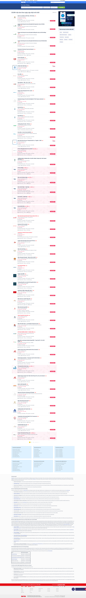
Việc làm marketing (17, 493)
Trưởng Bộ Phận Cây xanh (23, 424)
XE (30, 591)
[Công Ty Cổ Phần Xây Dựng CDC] (15, 59)
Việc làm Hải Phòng (17, 538)
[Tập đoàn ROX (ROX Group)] (15, 142)
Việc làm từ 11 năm (58, 470)
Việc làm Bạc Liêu (36, 454)
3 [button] (33, 442)
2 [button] (31, 442)
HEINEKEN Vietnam (21, 50)
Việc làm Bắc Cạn (36, 455)
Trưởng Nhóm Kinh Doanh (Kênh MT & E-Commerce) (28, 416)
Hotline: (62, 596)
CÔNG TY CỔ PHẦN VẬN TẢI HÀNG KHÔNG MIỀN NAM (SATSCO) (27, 258)
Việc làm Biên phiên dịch (16, 456)
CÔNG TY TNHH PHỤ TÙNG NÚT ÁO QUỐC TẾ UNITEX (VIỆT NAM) (27, 434)
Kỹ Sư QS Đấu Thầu (22, 206)
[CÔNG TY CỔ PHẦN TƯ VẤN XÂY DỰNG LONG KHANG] (15, 109)
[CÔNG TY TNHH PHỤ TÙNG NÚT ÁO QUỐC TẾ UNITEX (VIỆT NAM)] (15, 434)
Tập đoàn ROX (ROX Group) (22, 141)
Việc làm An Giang (36, 451)
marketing (61, 39)
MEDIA (22, 588)
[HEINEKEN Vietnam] (15, 51)
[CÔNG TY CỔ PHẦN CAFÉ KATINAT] (15, 275)
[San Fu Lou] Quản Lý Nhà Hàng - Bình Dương (27, 15)
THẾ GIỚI (22, 591)
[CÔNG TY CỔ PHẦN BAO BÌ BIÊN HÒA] (15, 368)
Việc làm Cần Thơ (16, 540)
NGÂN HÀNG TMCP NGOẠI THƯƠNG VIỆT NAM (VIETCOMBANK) (27, 26)
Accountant (67, 37)
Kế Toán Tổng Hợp (22, 57)
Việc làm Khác (36, 466)
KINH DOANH (31, 588)
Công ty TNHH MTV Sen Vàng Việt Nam (24, 160)
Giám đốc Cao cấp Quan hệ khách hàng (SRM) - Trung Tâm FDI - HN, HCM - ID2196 (31, 341)
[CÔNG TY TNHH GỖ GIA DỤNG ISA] (15, 402)
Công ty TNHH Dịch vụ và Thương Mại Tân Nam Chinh (26, 333)
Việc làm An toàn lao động (16, 450)
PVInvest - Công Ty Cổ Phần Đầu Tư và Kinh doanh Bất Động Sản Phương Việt (29, 324)
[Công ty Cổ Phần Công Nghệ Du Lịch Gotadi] (15, 125)
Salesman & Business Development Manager (27, 392)
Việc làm (30, 2)
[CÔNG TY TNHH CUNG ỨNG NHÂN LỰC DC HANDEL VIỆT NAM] (15, 251)
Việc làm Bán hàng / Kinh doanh (17, 451)
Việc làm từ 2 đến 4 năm (59, 466)
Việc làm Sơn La (40, 543)
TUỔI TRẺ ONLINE (23, 0)
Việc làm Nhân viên (15, 465)
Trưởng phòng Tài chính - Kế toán (24, 123)
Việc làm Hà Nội (36, 449)
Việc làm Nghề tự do (37, 465)
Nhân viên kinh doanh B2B (23, 307)
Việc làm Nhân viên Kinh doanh (16, 557)
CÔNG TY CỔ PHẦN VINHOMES (22, 425)
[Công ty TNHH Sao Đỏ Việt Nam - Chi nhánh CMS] (15, 217)
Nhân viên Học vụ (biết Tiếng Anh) (25, 298)
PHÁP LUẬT (22, 592)
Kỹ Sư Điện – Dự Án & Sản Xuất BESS (25, 132)
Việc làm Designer (14, 559)
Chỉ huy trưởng (21, 167)
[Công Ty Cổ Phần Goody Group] (15, 317)
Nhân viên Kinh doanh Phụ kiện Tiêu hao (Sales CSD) (28, 215)
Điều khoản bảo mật (52, 596)
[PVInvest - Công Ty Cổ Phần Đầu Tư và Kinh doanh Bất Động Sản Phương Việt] (15, 325)
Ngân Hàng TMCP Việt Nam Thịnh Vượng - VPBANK (25, 342)
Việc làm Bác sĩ (16, 516)
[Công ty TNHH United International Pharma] (15, 359)
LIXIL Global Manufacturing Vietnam (23, 385)
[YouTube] (64, 586)
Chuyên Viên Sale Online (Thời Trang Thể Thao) (27, 240)
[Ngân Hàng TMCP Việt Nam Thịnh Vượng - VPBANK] (15, 342)
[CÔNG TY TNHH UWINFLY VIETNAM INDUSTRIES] (15, 292)
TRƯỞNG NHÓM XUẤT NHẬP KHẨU (25, 408)
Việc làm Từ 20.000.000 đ (59, 455)
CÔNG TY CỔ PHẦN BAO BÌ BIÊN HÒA (23, 367)
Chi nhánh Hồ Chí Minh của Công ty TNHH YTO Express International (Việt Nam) (30, 393)
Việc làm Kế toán (14, 554)
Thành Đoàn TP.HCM (62, 595)
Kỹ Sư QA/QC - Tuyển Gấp (23, 196)
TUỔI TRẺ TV (27, 0)
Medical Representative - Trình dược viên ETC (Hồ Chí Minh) (29, 357)
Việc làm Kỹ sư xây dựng (17, 514)
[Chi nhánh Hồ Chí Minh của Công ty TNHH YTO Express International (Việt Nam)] (15, 394)
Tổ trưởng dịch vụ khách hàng (24, 366)
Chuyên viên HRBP (22, 273)
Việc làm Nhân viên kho (17, 507)
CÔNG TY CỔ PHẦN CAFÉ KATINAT (23, 275)
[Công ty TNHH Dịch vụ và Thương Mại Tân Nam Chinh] (15, 333)
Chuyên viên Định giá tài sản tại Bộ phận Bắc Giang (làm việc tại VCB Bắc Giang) (31, 25)
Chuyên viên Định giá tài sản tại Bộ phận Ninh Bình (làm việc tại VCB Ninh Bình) (32, 41)
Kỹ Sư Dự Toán (21, 107)
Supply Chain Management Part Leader (26, 90)
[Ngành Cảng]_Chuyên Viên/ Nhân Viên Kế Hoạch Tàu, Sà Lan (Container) (32, 375)
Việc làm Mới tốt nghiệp (16, 464)
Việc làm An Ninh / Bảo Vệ (16, 449)
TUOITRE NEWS (31, 0)
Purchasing (70, 39)
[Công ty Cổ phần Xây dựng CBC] (15, 169)
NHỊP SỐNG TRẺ (41, 588)
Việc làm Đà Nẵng (16, 532)
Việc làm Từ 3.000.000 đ (59, 449)
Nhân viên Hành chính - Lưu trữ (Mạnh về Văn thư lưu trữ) (29, 323)
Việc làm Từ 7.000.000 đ (59, 451)
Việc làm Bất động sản (16, 455)
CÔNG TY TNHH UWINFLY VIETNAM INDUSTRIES (25, 291)
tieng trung (62, 37)
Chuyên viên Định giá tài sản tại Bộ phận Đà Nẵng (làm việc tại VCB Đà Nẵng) (32, 33)
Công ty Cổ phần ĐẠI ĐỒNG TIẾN (23, 417)
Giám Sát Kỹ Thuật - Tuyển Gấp (24, 186)
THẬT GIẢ (57, 591)
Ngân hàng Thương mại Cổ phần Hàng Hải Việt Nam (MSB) (26, 83)
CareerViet (39, 580)
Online (61, 32)
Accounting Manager (22, 265)
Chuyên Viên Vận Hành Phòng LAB (25, 432)
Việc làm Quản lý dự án (17, 498)
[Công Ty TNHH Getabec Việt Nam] (15, 76)
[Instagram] (62, 586)
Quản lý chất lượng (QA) (23, 384)
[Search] (64, 2)
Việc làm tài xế (16, 505)
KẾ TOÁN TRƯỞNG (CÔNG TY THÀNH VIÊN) (26, 331)
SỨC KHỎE (48, 591)
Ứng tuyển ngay (53, 20)
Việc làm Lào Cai (35, 543)
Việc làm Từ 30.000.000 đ (59, 456)
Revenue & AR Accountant (23, 224)
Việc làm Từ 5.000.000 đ (59, 450)
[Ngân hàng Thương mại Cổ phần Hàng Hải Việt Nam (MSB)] (15, 84)
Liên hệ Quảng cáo (47, 596)
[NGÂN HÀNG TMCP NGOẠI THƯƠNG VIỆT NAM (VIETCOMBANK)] (15, 26)
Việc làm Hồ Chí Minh (37, 450)
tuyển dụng (25, 490)
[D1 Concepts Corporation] (15, 17)
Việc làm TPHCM (16, 526)
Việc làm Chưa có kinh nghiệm (60, 464)
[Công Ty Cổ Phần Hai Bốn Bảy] (15, 309)
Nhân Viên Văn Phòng (22, 248)
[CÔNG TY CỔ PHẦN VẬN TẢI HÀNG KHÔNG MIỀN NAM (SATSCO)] (15, 259)
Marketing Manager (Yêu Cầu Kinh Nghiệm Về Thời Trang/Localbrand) (31, 98)
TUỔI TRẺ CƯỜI (35, 0)
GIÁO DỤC (57, 588)
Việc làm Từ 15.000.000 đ (59, 454)
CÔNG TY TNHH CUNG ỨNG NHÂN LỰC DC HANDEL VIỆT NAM (27, 250)
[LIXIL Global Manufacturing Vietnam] (15, 386)
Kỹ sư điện (20, 74)
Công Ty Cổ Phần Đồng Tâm (22, 350)
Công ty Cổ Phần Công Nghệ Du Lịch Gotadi (24, 125)
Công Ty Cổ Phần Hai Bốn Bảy (22, 308)
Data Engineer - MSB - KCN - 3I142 (25, 82)
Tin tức (27, 2)
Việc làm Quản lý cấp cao (16, 469)
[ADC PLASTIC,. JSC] (15, 411)
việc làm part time (16, 483)
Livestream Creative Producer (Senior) (25, 232)
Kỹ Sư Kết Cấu (21, 115)
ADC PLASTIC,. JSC (21, 410)
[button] (49, 20)
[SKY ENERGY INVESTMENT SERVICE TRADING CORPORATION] (15, 134)
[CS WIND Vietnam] (15, 92)
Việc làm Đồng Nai (24, 535)
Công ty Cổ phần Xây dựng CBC (22, 169)
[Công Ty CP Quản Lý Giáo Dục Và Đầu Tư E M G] (15, 300)
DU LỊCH (31, 592)
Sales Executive (65, 32)
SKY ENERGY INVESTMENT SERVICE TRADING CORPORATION (27, 133)
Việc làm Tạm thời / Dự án (37, 464)
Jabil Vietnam (20, 266)
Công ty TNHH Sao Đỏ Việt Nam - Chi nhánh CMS (25, 217)
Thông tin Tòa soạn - (57, 595)
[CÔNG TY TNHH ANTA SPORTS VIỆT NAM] (15, 242)
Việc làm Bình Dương (17, 535)
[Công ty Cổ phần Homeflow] (15, 150)
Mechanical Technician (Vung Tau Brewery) (26, 49)
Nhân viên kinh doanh (63, 34)
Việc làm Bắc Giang (37, 456)
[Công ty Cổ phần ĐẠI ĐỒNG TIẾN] (15, 418)
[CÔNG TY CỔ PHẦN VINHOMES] (15, 426)
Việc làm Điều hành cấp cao (16, 470)
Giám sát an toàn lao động (23, 177)
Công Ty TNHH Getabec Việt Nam (23, 75)
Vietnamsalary (50, 550)
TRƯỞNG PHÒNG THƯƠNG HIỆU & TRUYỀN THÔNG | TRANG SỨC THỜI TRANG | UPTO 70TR (32, 159)
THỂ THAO (48, 588)
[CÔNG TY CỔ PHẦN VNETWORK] (15, 226)
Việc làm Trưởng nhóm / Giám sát (17, 466)
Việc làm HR (15, 502)
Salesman (65, 39)
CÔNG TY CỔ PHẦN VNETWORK (22, 225)
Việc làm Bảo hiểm (15, 454)
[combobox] (32, 7)
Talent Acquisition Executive (24, 315)
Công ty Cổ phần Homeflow (22, 150)
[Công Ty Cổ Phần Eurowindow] (15, 67)
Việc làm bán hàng (16, 509)
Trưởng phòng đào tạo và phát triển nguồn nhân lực (28, 282)
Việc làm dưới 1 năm (58, 465)
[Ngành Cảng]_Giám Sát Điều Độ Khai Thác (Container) (29, 349)
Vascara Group (20, 233)
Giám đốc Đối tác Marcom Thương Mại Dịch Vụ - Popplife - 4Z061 (30, 140)
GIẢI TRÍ (40, 591)
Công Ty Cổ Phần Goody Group (22, 316)
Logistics (69, 34)
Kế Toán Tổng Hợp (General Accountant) (26, 148)
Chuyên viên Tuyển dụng (23, 65)
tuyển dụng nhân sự (67, 524)
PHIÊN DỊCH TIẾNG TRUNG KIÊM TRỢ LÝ (26, 290)
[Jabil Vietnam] (15, 267)
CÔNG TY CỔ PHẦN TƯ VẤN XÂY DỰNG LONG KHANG (26, 108)
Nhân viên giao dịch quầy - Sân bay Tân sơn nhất (27, 257)
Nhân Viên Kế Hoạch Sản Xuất (24, 400)
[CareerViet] (61, 584)
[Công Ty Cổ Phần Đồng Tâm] (15, 351)
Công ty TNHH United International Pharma (24, 359)
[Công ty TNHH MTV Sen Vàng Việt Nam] (15, 160)
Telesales (61, 41)
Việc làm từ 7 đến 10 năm (59, 469)
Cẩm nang (34, 2)
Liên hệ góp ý (57, 596)
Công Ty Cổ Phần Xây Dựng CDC (22, 58)
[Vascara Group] (15, 234)
